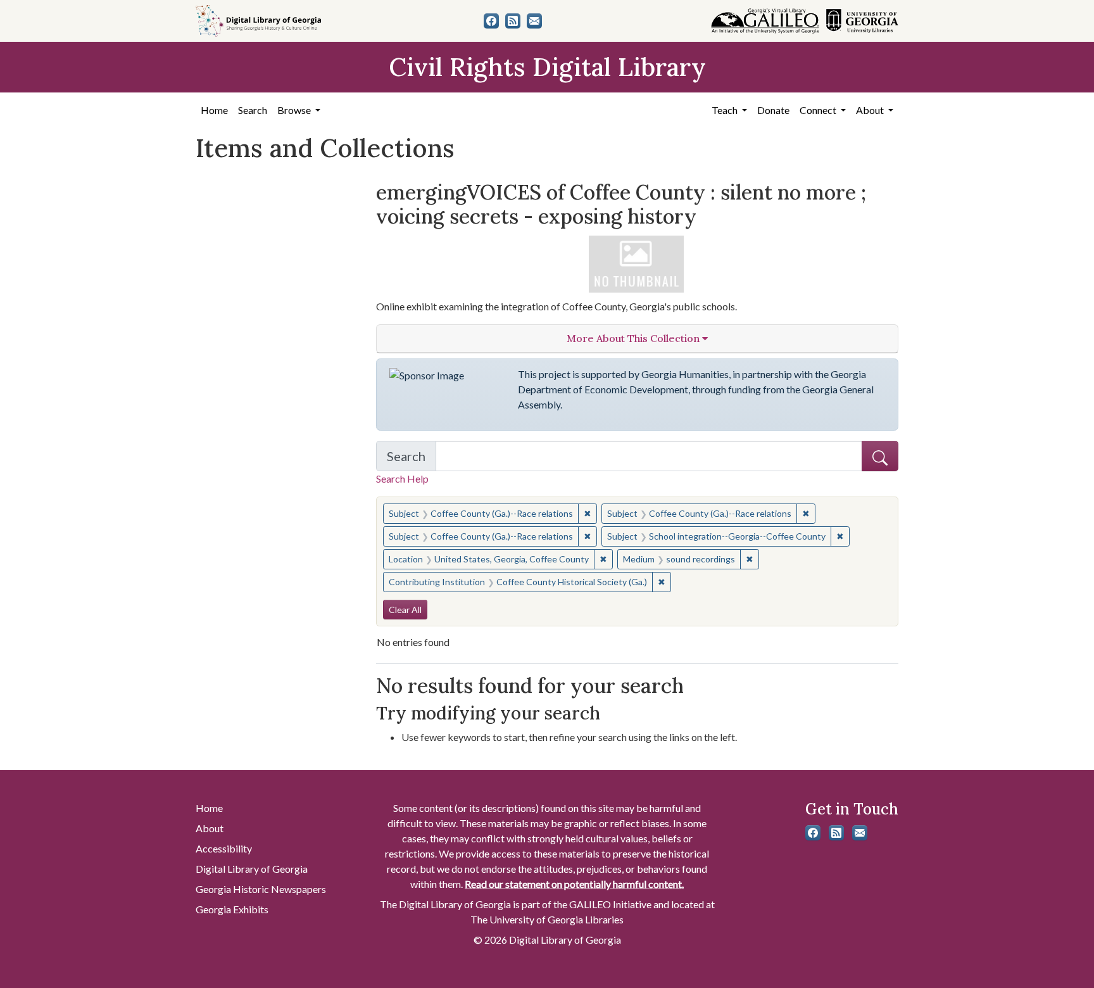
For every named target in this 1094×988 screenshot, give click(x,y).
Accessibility (224, 848)
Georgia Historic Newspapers (261, 889)
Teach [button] (725, 110)
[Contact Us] (534, 20)
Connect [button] (819, 110)
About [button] (871, 110)
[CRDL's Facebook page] (491, 20)
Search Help (402, 478)
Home (214, 110)
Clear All (405, 609)
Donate (773, 110)
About (209, 828)
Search (252, 110)
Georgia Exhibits (232, 909)
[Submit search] (880, 456)
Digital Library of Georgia (252, 869)
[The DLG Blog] (512, 20)
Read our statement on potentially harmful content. (574, 884)
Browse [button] (295, 110)
